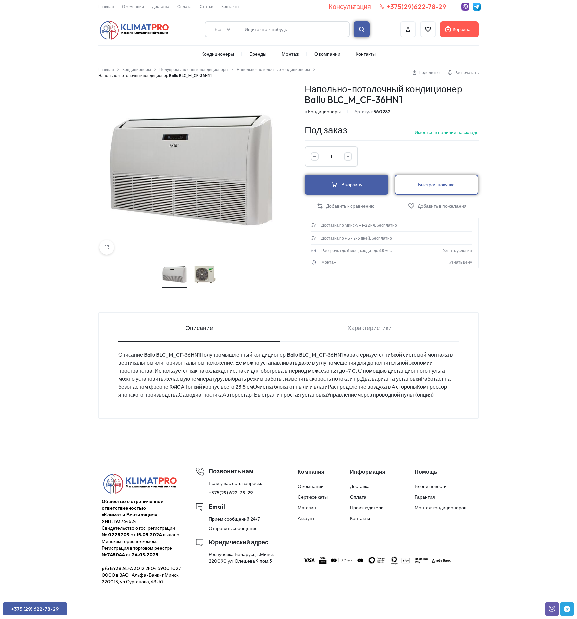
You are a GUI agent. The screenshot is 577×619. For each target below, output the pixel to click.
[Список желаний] (428, 29)
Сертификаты (313, 497)
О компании (133, 6)
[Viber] (465, 7)
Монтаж (290, 54)
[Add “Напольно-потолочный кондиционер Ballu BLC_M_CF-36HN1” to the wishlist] (437, 206)
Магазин (307, 508)
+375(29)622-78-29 (416, 6)
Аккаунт (306, 518)
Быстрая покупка (436, 185)
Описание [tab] (199, 328)
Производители (367, 508)
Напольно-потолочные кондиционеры (273, 69)
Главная (106, 6)
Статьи (206, 6)
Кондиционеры (217, 54)
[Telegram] (477, 7)
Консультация (350, 6)
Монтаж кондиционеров (440, 508)
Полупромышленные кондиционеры (193, 69)
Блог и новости (431, 486)
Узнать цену (460, 262)
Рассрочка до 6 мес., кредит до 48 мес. (357, 251)
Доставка (160, 6)
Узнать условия (457, 251)
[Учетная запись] (408, 29)
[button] (346, 206)
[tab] (199, 327)
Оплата (184, 6)
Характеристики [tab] (369, 328)
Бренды (257, 54)
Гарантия (425, 497)
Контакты (230, 6)
